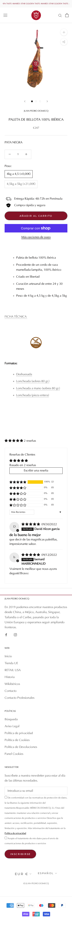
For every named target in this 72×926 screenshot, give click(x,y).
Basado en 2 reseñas (22, 465)
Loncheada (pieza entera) (32, 395)
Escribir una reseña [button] (36, 470)
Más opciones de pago (36, 237)
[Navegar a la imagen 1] (32, 101)
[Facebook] (6, 634)
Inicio (8, 656)
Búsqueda (11, 719)
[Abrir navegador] (5, 15)
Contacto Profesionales (19, 697)
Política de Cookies (17, 740)
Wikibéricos (12, 684)
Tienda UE (11, 663)
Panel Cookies (14, 754)
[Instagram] (15, 634)
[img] (31, 524)
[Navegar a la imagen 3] (40, 101)
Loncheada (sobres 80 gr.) (32, 381)
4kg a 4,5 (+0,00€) (19, 174)
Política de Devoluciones (21, 747)
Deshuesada (24, 374)
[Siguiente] (47, 101)
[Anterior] (24, 101)
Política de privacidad (19, 733)
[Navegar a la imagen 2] (36, 101)
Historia (10, 677)
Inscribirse (20, 854)
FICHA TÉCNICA (16, 316)
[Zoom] (63, 32)
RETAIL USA (13, 670)
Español (46, 873)
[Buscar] (60, 15)
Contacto (11, 691)
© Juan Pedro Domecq (36, 884)
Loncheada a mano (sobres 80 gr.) (38, 388)
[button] (14, 440)
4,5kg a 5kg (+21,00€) (21, 184)
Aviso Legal (12, 726)
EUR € (22, 874)
